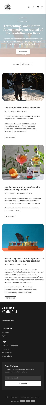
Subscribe (23, 384)
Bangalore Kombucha (13, 123)
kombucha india (20, 129)
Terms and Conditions (10, 346)
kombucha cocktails (12, 210)
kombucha (9, 129)
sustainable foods (20, 131)
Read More (23, 51)
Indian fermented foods (28, 289)
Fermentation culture (13, 126)
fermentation (10, 287)
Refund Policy (7, 353)
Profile (4, 336)
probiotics (8, 131)
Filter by (16, 64)
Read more (10, 137)
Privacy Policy (6, 349)
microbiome (31, 129)
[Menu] (42, 7)
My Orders (5, 332)
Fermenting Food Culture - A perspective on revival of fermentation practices (23, 29)
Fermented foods (28, 126)
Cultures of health (29, 123)
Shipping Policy (7, 356)
